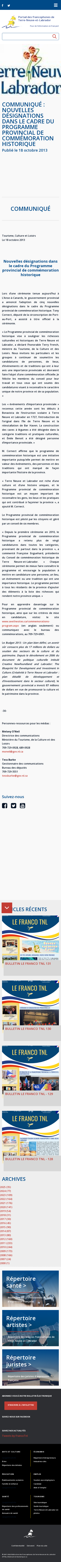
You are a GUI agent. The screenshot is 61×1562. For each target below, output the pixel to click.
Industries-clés (40, 1461)
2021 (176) (6, 1203)
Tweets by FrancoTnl (15, 1435)
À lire (4, 1461)
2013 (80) (5, 1235)
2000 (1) (5, 1263)
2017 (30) (5, 1219)
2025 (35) (5, 1187)
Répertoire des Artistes (12, 1465)
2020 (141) (6, 1207)
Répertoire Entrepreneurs (45, 1458)
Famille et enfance (10, 1484)
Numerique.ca (22, 1557)
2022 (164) (6, 1199)
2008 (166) (6, 1255)
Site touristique (40, 1502)
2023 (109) (6, 1195)
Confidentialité (18, 1545)
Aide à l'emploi (40, 1487)
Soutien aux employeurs (44, 1480)
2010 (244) (6, 1247)
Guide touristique (41, 1506)
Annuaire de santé (10, 1513)
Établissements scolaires (12, 1480)
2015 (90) (5, 1227)
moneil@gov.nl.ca (12, 751)
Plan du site (42, 1545)
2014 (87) (5, 1231)
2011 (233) (6, 1243)
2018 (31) (5, 1215)
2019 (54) (5, 1211)
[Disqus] (30, 859)
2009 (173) (6, 1251)
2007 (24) (5, 1259)
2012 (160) (6, 1239)
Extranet (30, 1545)
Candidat (37, 1484)
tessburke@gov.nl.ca (15, 775)
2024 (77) (5, 1191)
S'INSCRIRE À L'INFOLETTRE (21, 1405)
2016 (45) (5, 1223)
